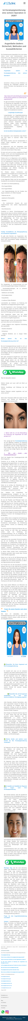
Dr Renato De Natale (5, 950)
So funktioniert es (4, 997)
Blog (2, 1000)
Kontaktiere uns (4, 995)
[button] (24, 3)
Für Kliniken (3, 1002)
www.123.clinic (19, 1017)
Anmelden (3, 1007)
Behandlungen (4, 1005)
